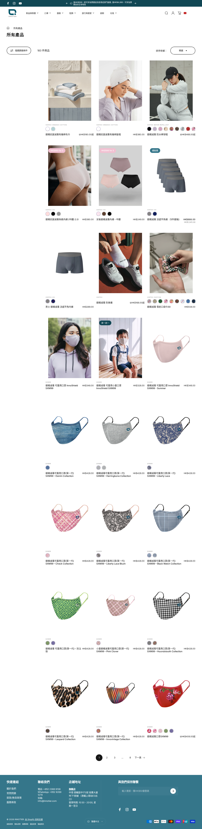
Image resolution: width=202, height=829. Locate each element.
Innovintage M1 (98, 731)
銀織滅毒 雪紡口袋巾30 (158, 306)
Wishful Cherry (171, 301)
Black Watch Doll (155, 555)
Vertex (99, 297)
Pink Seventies (166, 129)
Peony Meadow (194, 129)
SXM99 (48, 382)
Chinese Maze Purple (53, 643)
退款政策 (10, 824)
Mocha (104, 214)
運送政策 (33, 824)
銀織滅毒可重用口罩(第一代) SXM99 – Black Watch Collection (164, 562)
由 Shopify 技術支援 (34, 819)
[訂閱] (173, 791)
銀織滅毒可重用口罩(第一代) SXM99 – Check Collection (60, 562)
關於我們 (11, 788)
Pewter (59, 214)
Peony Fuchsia (155, 731)
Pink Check (48, 555)
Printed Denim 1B (194, 301)
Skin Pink (98, 214)
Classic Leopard (48, 731)
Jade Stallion (160, 301)
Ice (48, 129)
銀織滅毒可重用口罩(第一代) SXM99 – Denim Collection (60, 474)
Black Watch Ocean (149, 555)
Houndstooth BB (155, 643)
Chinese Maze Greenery (48, 643)
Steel (149, 214)
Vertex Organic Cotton (56, 125)
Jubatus (177, 129)
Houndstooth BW (149, 643)
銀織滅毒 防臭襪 (104, 302)
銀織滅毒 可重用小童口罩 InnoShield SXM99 (108, 387)
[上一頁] (67, 3)
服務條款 (11, 802)
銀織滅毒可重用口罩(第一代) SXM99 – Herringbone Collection (113, 474)
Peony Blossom (160, 731)
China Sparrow (182, 301)
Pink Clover (98, 643)
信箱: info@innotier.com (47, 799)
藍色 (155, 214)
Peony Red (149, 731)
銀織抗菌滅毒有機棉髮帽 (108, 134)
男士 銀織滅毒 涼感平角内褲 (59, 306)
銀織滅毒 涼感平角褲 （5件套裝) (163, 219)
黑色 (149, 129)
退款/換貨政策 (14, 797)
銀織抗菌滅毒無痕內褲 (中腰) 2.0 (62, 219)
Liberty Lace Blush (98, 555)
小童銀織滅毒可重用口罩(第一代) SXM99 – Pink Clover (112, 650)
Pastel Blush (160, 129)
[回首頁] (8, 28)
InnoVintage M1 (171, 129)
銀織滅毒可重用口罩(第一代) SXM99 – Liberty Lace (161, 474)
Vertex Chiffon (154, 297)
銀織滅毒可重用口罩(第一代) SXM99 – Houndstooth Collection (164, 650)
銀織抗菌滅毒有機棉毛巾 (58, 134)
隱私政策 (17, 824)
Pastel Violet (155, 129)
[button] (189, 13)
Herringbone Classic (98, 468)
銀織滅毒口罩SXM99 (157, 736)
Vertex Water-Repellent (158, 125)
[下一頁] (135, 3)
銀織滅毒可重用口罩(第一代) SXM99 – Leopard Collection (61, 738)
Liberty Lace (149, 468)
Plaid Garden (149, 301)
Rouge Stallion (188, 129)
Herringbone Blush (104, 468)
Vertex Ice (50, 210)
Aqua (53, 129)
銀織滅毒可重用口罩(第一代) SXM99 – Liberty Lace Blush (111, 562)
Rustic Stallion (155, 301)
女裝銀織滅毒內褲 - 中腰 (108, 219)
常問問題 (11, 793)
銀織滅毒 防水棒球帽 (157, 134)
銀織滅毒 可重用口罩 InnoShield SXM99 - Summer (163, 387)
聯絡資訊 (41, 824)
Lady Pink (48, 214)
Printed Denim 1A (188, 301)
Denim (48, 468)
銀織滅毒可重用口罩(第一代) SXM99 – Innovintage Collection (113, 738)
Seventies (182, 129)
